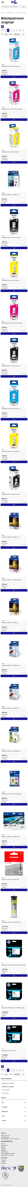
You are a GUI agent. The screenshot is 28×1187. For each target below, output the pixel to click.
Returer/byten (4, 1152)
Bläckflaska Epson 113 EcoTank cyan (11, 66)
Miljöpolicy (3, 1150)
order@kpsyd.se (5, 1137)
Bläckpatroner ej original (8, 1083)
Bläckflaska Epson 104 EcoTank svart (11, 237)
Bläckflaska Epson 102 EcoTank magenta (12, 323)
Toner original (5, 1093)
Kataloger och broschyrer (7, 1155)
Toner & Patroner (20, 12)
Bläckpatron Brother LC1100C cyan (10, 537)
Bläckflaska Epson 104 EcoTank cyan (11, 408)
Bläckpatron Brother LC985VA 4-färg (11, 836)
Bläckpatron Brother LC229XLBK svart (11, 751)
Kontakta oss (4, 1145)
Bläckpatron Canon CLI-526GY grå (10, 879)
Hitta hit (3, 1147)
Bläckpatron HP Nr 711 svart (9, 1050)
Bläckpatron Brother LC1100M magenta (11, 579)
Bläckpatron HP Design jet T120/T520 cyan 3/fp (13, 965)
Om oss (3, 1143)
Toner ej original (6, 1089)
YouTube (3, 1163)
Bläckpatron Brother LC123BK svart (10, 194)
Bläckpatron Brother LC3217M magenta (11, 793)
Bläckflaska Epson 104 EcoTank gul (10, 451)
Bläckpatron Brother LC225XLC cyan (11, 665)
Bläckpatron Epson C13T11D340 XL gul (11, 922)
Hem (2, 12)
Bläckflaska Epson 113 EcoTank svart (11, 494)
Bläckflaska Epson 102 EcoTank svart (11, 365)
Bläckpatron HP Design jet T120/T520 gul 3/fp (13, 1007)
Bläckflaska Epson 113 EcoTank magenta (12, 109)
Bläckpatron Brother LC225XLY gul (10, 708)
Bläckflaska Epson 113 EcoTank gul (10, 151)
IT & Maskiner (9, 12)
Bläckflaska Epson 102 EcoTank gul (10, 280)
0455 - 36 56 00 (5, 1135)
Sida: (2, 30)
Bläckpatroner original (8, 1086)
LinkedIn (3, 1161)
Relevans (17, 34)
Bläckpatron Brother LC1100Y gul (10, 622)
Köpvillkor (3, 1148)
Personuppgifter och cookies (8, 1153)
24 (5, 34)
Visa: (2, 34)
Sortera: (11, 34)
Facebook (3, 1160)
